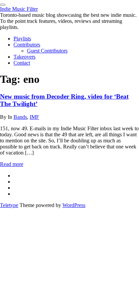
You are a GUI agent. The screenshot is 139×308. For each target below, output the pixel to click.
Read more (11, 164)
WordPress (73, 205)
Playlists (22, 38)
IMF (34, 117)
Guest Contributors (47, 51)
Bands (20, 117)
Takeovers (24, 57)
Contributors (26, 44)
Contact (21, 63)
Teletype (9, 205)
